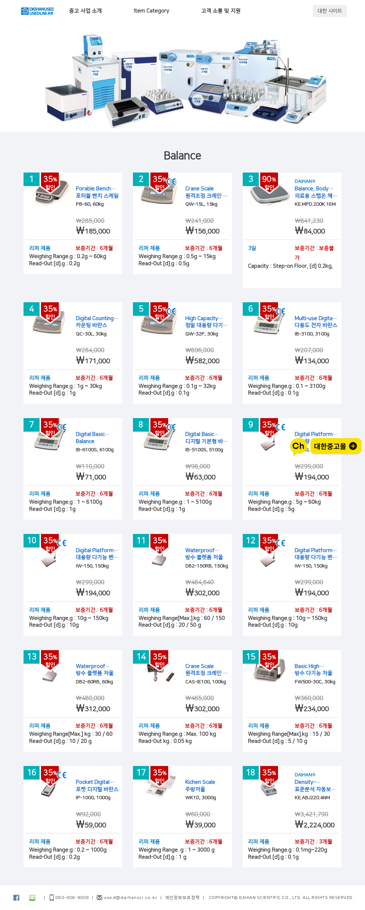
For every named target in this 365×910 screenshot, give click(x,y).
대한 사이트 (330, 11)
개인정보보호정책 (182, 897)
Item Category (151, 11)
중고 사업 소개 (85, 11)
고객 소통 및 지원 (221, 11)
